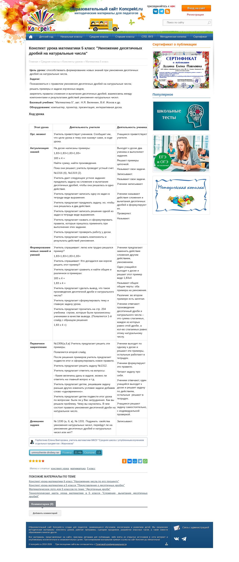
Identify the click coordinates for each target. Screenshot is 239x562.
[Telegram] (140, 461)
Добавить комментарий (45, 513)
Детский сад (46, 36)
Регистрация (195, 14)
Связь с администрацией (195, 527)
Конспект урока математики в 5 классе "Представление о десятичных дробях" (77, 485)
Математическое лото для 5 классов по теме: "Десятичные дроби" (69, 489)
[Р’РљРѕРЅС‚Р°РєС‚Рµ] (129, 461)
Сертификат (200, 36)
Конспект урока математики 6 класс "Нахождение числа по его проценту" (74, 481)
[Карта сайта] (167, 544)
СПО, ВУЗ (147, 36)
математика (78, 468)
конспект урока (60, 468)
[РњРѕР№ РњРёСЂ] (135, 461)
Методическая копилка (173, 36)
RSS (167, 11)
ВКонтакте (155, 11)
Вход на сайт (196, 8)
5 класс (91, 468)
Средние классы (98, 36)
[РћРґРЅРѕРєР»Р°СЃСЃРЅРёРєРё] (124, 461)
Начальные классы (71, 36)
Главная (31, 37)
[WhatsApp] (145, 461)
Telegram (161, 11)
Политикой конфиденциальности (111, 544)
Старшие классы (124, 36)
